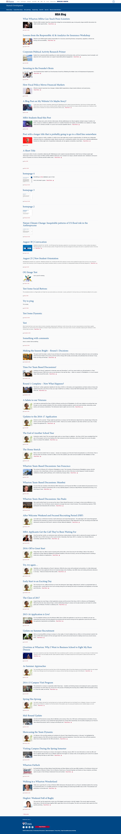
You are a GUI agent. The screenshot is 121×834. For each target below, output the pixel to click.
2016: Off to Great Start (34, 548)
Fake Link (46, 9)
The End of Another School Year (38, 433)
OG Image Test (30, 272)
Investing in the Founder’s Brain (38, 68)
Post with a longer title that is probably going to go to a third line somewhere (59, 134)
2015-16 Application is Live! (36, 614)
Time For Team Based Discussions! (39, 367)
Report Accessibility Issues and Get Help (68, 830)
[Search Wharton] (113, 2)
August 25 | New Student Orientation (40, 258)
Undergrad (29, 1)
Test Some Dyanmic (32, 313)
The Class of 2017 (31, 598)
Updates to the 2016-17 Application (40, 417)
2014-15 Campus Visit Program (38, 683)
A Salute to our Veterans (34, 400)
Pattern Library (9, 9)
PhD (44, 1)
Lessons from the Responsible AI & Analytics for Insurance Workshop (56, 35)
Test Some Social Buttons (35, 289)
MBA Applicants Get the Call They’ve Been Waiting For (49, 532)
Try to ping (28, 301)
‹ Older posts (26, 814)
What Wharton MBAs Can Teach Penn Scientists (46, 19)
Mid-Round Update (32, 716)
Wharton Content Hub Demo (55, 9)
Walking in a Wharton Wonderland (40, 782)
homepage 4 (28, 174)
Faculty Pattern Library (18, 9)
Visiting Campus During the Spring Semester (44, 749)
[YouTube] (29, 827)
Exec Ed (47, 1)
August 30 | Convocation (35, 242)
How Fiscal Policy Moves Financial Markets (44, 85)
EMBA (41, 1)
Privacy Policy (57, 830)
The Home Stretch (31, 450)
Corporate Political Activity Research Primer (44, 52)
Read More (51, 24)
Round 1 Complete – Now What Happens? (43, 384)
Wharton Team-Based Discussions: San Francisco (46, 466)
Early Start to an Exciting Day (37, 581)
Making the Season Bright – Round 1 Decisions (45, 351)
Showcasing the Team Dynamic (38, 732)
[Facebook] (27, 827)
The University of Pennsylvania (39, 830)
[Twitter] (24, 827)
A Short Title (29, 151)
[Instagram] (32, 827)
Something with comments (36, 338)
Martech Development (50, 830)
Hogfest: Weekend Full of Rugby (38, 798)
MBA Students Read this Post (37, 118)
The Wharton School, (29, 830)
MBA (38, 1)
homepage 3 (28, 190)
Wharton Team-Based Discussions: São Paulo (44, 499)
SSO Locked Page (27, 9)
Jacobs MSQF (34, 1)
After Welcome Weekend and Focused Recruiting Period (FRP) (53, 515)
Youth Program (23, 1)
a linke (41, 177)
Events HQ (41, 9)
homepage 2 (28, 207)
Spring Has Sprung (32, 699)
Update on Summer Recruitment (38, 631)
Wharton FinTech (31, 765)
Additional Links (26, 819)
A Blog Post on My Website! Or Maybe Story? (44, 101)
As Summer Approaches (34, 666)
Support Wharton (42, 826)
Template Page (35, 9)
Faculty (18, 1)
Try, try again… (30, 565)
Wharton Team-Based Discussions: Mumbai (44, 482)
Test (25, 323)
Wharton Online (53, 1)
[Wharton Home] (10, 1)
